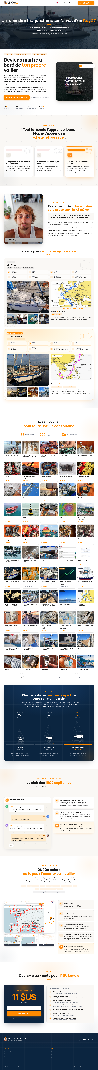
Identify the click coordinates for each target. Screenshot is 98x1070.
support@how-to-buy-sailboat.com (15, 1051)
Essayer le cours (23, 1013)
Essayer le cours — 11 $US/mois (15, 97)
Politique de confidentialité (60, 1051)
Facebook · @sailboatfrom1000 (14, 1057)
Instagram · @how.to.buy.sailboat (14, 1054)
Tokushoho (55, 1054)
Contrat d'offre (56, 1057)
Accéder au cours (88, 1039)
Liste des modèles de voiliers (60, 1060)
